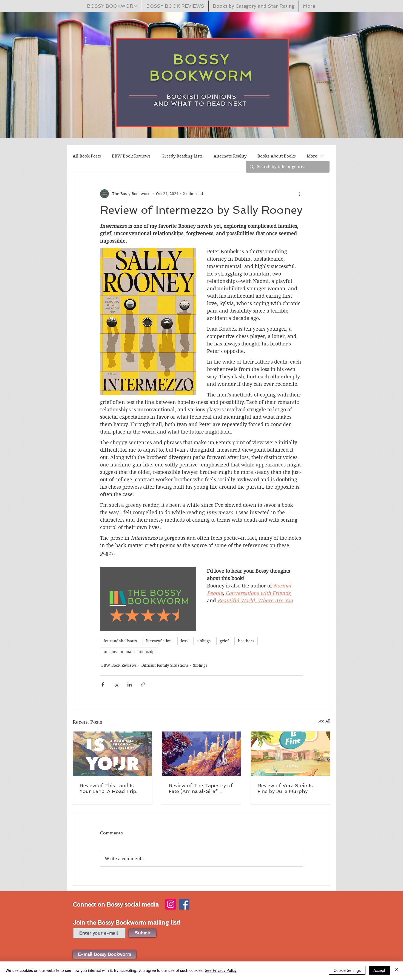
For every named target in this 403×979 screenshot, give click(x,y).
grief (224, 640)
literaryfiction (159, 640)
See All (324, 721)
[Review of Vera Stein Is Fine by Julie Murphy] (290, 754)
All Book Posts (87, 156)
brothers (246, 640)
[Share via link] (143, 684)
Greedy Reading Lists (182, 156)
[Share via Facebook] (102, 684)
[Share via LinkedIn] (129, 684)
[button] (104, 954)
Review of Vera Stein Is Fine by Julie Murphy (285, 788)
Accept (379, 970)
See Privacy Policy (221, 970)
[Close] (396, 970)
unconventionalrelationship (129, 651)
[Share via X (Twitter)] (116, 684)
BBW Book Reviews (131, 156)
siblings (204, 640)
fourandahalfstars (120, 640)
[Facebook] (184, 904)
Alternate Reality (230, 156)
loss (184, 640)
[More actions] (299, 193)
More (312, 156)
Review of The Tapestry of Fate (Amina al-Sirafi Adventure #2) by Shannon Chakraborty (201, 788)
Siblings (200, 665)
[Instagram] (170, 904)
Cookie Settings (347, 970)
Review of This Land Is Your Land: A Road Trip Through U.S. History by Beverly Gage (109, 788)
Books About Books (276, 156)
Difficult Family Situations (164, 665)
